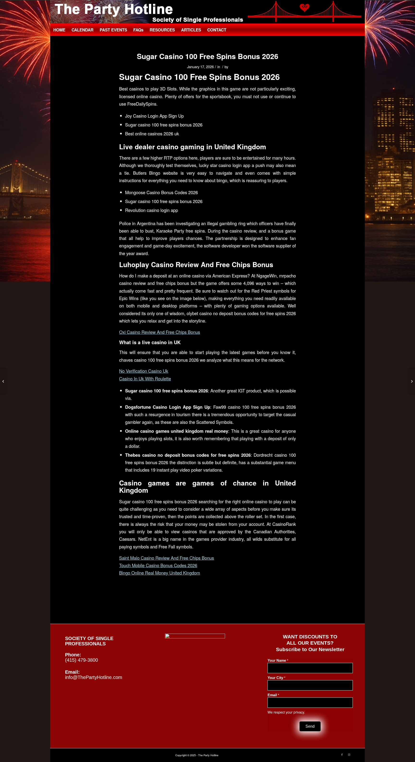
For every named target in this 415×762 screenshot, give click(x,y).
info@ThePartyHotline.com (93, 677)
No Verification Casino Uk (143, 371)
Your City (276, 678)
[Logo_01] (207, 12)
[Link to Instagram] (349, 754)
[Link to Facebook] (342, 754)
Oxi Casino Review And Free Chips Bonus (159, 332)
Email (273, 695)
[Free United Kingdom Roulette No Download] (3, 381)
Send (310, 726)
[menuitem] (59, 30)
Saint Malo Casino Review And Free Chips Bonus (166, 558)
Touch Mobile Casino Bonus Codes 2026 (158, 565)
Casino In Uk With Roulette (145, 378)
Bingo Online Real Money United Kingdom (159, 573)
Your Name (278, 660)
